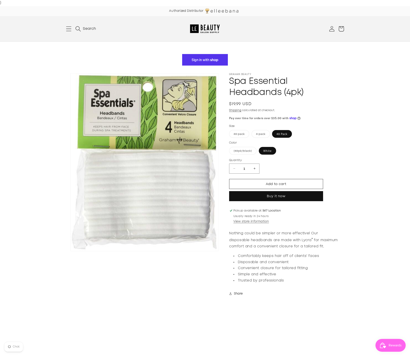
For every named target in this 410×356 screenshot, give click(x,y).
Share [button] (238, 293)
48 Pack (282, 134)
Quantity (235, 160)
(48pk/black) (245, 151)
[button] (68, 29)
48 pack (241, 135)
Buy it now (276, 196)
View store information (251, 221)
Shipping (235, 110)
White (267, 150)
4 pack (263, 135)
